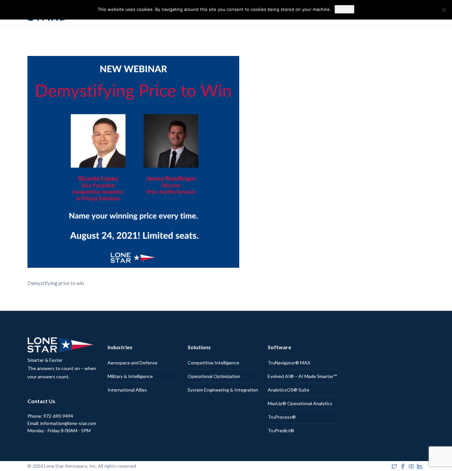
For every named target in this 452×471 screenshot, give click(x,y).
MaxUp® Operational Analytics (300, 403)
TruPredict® (281, 430)
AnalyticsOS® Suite (288, 390)
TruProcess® (282, 417)
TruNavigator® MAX (289, 362)
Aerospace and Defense (133, 362)
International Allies (127, 390)
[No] (443, 10)
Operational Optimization (214, 376)
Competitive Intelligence (213, 362)
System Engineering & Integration (223, 390)
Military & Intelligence (130, 376)
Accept (344, 9)
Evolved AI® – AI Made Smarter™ (302, 376)
